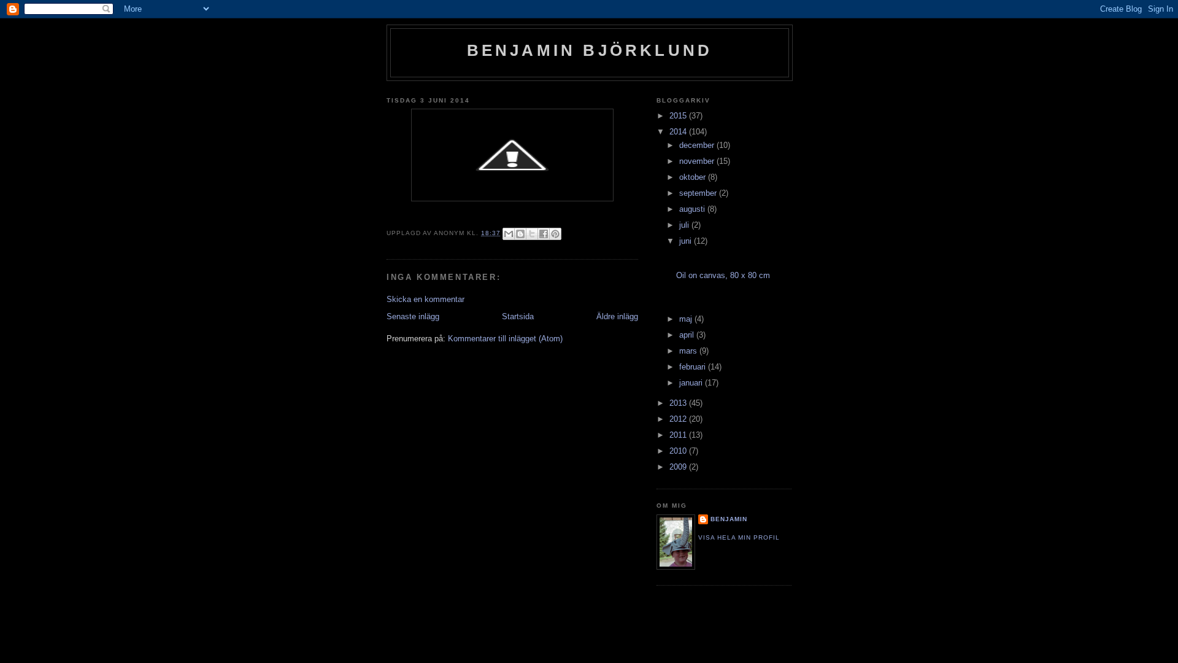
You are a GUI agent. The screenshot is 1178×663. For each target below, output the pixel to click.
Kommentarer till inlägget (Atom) (505, 338)
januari (692, 382)
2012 (679, 419)
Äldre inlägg (617, 316)
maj (687, 319)
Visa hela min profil (739, 537)
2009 (679, 466)
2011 (679, 435)
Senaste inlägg (413, 316)
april (687, 334)
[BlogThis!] (520, 234)
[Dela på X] (532, 234)
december (698, 145)
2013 (679, 403)
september (699, 193)
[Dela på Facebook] (543, 234)
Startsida (518, 316)
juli (685, 225)
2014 (679, 131)
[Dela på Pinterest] (555, 234)
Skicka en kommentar (425, 299)
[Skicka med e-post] (508, 234)
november (698, 161)
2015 (679, 115)
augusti (693, 209)
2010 (679, 451)
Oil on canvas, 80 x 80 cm (723, 275)
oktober (693, 177)
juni (686, 241)
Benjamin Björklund (590, 50)
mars (689, 350)
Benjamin (728, 519)
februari (693, 366)
